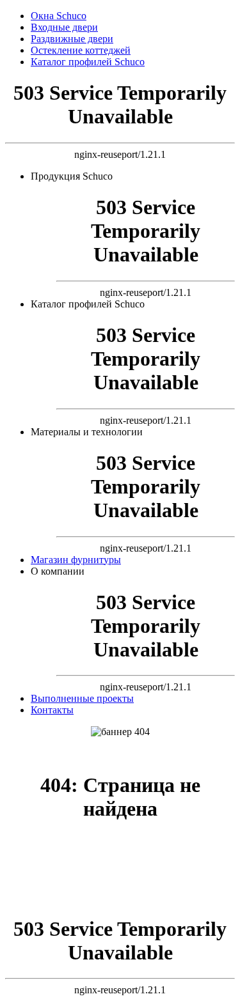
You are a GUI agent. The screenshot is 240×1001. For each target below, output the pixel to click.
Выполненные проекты (82, 698)
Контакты (52, 709)
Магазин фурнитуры (76, 559)
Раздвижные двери (72, 38)
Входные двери (64, 27)
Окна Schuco (58, 15)
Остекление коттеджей (81, 50)
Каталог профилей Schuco (88, 61)
